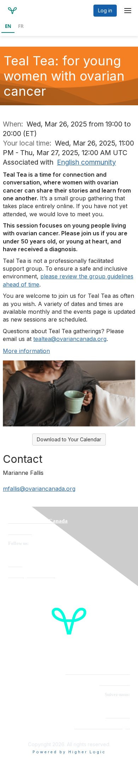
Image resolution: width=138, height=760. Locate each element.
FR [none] (21, 26)
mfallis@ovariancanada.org (39, 488)
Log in (105, 10)
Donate (15, 564)
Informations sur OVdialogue (102, 727)
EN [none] (8, 26)
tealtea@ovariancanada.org (70, 338)
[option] (21, 26)
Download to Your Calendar (69, 439)
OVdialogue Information (31, 575)
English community (86, 162)
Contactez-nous (114, 683)
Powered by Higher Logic (69, 751)
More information (26, 350)
